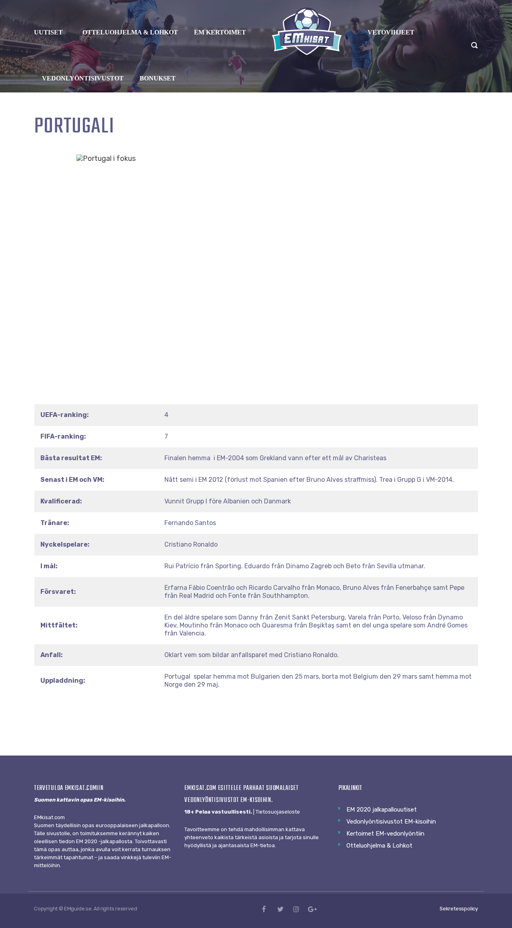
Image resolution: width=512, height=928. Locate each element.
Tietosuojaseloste (278, 812)
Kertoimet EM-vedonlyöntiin (385, 833)
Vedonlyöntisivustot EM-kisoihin (391, 821)
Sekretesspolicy (459, 909)
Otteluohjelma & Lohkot (379, 845)
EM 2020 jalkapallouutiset (381, 809)
